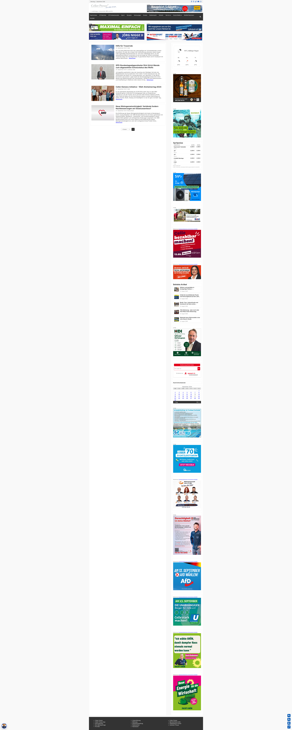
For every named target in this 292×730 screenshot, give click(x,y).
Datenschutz (136, 725)
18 (183, 396)
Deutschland (130, 110)
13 (191, 394)
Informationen (99, 723)
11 (183, 394)
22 (199, 396)
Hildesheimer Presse (175, 723)
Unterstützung (136, 720)
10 (179, 394)
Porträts (97, 726)
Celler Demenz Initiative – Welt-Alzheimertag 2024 (138, 87)
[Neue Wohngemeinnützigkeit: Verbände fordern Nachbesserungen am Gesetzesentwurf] (102, 120)
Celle (128, 48)
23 (175, 398)
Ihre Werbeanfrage (100, 725)
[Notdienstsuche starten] (199, 368)
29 (199, 398)
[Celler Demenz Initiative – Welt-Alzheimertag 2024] (102, 100)
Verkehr (161, 15)
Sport (123, 15)
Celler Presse (99, 720)
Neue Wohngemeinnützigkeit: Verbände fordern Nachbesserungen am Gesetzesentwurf (137, 107)
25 (183, 398)
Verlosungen (137, 15)
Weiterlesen (132, 58)
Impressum (135, 726)
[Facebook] (191, 1)
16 (175, 396)
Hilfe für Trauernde (124, 46)
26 (187, 398)
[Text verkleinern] (288, 719)
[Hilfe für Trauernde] (102, 59)
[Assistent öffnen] (4, 725)
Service (168, 15)
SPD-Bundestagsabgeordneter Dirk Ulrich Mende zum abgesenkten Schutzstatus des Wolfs (137, 66)
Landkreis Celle (131, 69)
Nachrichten (93, 15)
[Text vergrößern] (288, 715)
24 (179, 398)
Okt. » (198, 402)
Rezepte (129, 15)
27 (191, 398)
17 (179, 396)
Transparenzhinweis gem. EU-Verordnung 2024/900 (104, 32)
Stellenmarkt (153, 15)
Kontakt (92, 18)
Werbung (134, 722)
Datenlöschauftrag (137, 723)
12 (187, 394)
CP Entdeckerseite (113, 15)
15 (199, 394)
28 (195, 398)
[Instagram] (193, 1)
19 (187, 396)
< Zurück (124, 129)
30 (175, 400)
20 (191, 396)
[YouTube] (198, 1)
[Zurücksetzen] (288, 726)
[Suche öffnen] (200, 16)
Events (145, 15)
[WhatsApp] (201, 1)
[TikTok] (196, 1)
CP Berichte (102, 15)
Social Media (177, 15)
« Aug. (176, 402)
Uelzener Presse (174, 725)
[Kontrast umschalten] (288, 723)
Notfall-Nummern (189, 15)
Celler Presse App (100, 722)
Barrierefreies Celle (175, 722)
